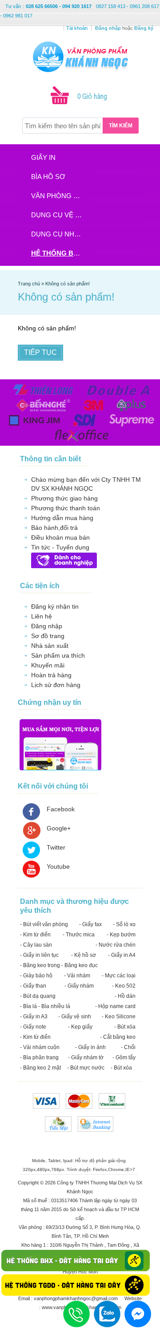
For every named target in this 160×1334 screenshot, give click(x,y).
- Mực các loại (119, 975)
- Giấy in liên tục (39, 955)
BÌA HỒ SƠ (48, 176)
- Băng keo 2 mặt (40, 1068)
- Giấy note (33, 1027)
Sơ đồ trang (47, 635)
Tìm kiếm (120, 125)
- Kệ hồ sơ (83, 955)
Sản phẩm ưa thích (58, 655)
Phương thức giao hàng (64, 498)
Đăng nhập (46, 626)
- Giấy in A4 (122, 955)
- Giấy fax (90, 924)
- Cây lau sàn (36, 945)
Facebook (61, 809)
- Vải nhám (77, 975)
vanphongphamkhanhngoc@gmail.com (76, 1298)
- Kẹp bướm (121, 934)
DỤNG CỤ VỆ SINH (59, 215)
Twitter (56, 847)
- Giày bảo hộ (36, 975)
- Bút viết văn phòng (44, 924)
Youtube (58, 866)
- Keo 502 (124, 986)
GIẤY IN (43, 157)
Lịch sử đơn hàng (55, 684)
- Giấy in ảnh (90, 1047)
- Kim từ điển (35, 934)
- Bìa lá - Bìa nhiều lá (45, 1006)
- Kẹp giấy (80, 1027)
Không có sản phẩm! (67, 283)
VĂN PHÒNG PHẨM (59, 195)
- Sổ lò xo (124, 924)
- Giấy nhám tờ (86, 1057)
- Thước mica (79, 934)
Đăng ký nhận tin (55, 606)
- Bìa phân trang (39, 1057)
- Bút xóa (125, 1027)
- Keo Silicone (119, 1016)
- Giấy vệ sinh (74, 1016)
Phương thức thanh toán (65, 508)
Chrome (116, 1169)
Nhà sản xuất (49, 645)
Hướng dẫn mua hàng (62, 517)
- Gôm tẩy (124, 1057)
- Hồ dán (125, 996)
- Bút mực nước (85, 1068)
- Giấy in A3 (34, 1016)
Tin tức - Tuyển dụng (60, 547)
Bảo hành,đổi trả (54, 527)
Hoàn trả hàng (51, 675)
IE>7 (130, 1169)
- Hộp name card (115, 1006)
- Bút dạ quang (38, 996)
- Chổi (128, 1047)
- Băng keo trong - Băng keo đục (59, 965)
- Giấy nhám (79, 986)
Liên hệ (41, 616)
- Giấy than (33, 986)
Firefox (100, 1169)
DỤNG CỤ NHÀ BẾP (59, 234)
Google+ (59, 828)
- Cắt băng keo (118, 1037)
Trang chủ (29, 283)
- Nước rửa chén (116, 945)
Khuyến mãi (47, 665)
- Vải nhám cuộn (40, 1047)
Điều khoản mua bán (60, 537)
